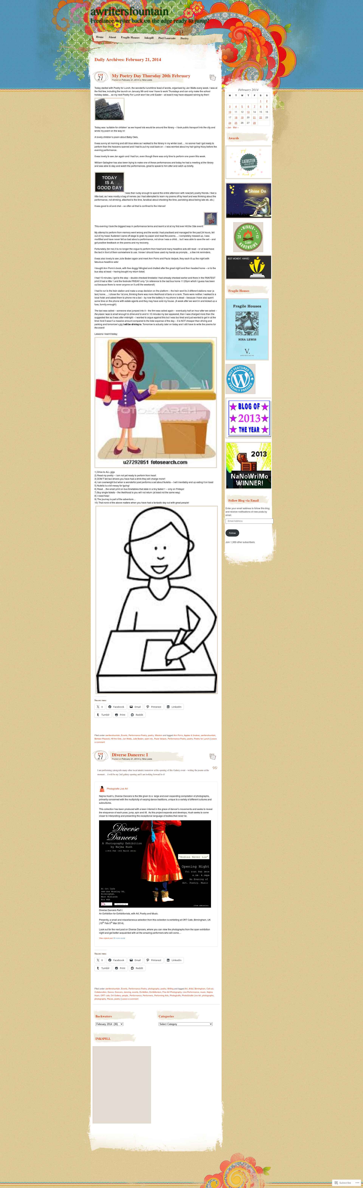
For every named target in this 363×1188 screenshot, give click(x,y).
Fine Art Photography (172, 991)
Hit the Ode (116, 738)
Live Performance (191, 991)
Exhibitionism (155, 991)
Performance (136, 995)
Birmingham (200, 988)
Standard (211, 76)
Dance (111, 991)
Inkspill (148, 38)
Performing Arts (161, 995)
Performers (148, 995)
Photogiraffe (175, 995)
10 (230, 111)
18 (236, 117)
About (112, 37)
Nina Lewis (147, 79)
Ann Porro (178, 735)
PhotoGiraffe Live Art (191, 995)
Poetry (185, 38)
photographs (208, 995)
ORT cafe (105, 995)
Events (124, 735)
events (135, 991)
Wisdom (158, 735)
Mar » (236, 127)
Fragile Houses (130, 37)
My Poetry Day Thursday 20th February (151, 75)
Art (186, 988)
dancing (127, 991)
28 (254, 122)
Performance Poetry (138, 735)
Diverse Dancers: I (130, 754)
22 (260, 117)
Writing (170, 988)
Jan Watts (127, 738)
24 (230, 122)
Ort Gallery (116, 995)
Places (110, 998)
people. (125, 995)
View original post (106, 938)
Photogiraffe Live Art (117, 788)
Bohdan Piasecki (102, 738)
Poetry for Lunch (201, 738)
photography (153, 988)
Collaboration (100, 991)
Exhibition (144, 991)
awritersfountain (130, 10)
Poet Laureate (167, 38)
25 (236, 122)
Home (99, 37)
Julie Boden (138, 738)
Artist (191, 988)
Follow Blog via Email (243, 500)
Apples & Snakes (192, 735)
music (203, 991)
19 (242, 117)
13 (248, 111)
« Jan (228, 127)
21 (254, 117)
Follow (232, 532)
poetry (151, 735)
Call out (209, 988)
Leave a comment (130, 998)
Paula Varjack (160, 738)
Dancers (119, 991)
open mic (149, 738)
